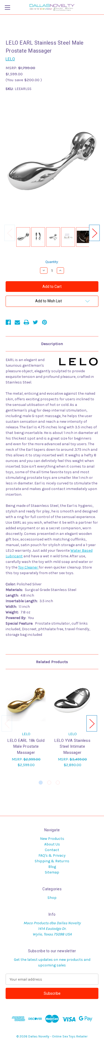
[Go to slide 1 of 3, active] (41, 783)
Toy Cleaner (28, 567)
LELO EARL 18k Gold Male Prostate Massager (26, 746)
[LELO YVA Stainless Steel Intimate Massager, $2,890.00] (72, 701)
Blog (52, 866)
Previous (9, 233)
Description (52, 343)
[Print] (26, 322)
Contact (52, 850)
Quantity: (52, 262)
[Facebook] (8, 322)
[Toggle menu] (7, 7)
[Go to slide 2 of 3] (49, 783)
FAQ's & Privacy (52, 855)
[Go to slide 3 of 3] (58, 783)
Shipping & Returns (52, 861)
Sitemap (52, 872)
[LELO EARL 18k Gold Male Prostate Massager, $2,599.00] (26, 701)
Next (94, 233)
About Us (52, 844)
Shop (52, 897)
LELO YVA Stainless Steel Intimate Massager (72, 746)
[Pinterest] (44, 322)
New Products (52, 838)
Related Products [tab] (52, 661)
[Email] (17, 322)
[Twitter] (35, 322)
